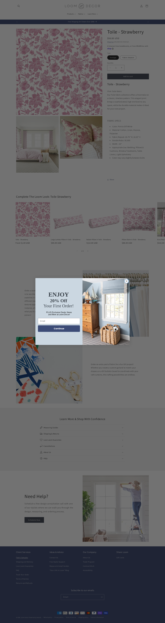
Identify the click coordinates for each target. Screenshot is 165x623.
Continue (59, 328)
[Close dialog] (126, 281)
